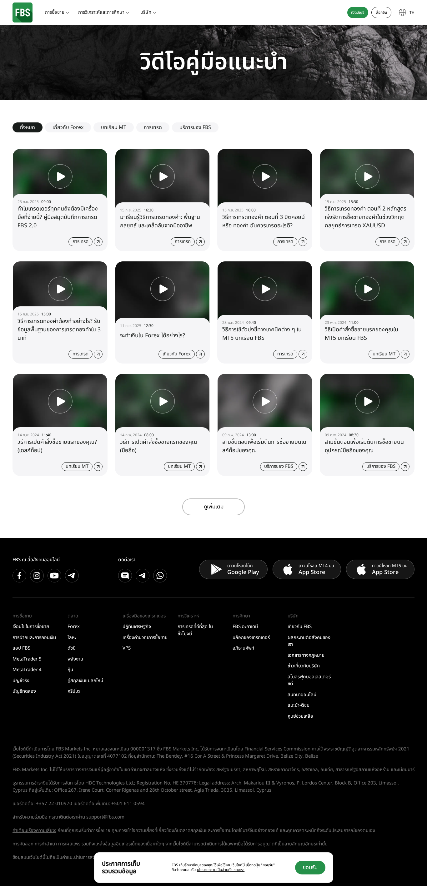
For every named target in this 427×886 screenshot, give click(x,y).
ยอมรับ (310, 868)
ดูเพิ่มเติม (214, 507)
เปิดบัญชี (357, 12)
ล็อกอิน (381, 12)
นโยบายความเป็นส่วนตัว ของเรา (220, 870)
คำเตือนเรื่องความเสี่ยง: (34, 830)
